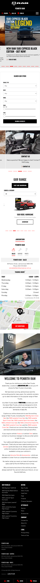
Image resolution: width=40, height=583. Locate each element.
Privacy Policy (25, 532)
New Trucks (24, 488)
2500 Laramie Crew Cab (14, 425)
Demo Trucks (25, 490)
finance (19, 433)
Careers (23, 526)
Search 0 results (20, 121)
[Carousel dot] (3, 66)
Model (4, 98)
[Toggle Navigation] (37, 13)
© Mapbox (36, 328)
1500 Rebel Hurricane (8, 495)
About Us (24, 523)
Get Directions (20, 326)
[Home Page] (20, 3)
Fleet (22, 496)
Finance (23, 498)
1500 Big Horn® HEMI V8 (9, 488)
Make (4, 90)
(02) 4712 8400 (22, 266)
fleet (31, 433)
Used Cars (24, 493)
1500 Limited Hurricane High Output (9, 508)
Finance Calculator (26, 501)
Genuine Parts (15, 455)
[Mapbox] (5, 328)
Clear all (20, 79)
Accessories (26, 455)
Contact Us (24, 520)
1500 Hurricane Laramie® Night (9, 503)
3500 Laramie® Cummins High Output (9, 517)
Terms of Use (25, 535)
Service (23, 508)
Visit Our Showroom (20, 185)
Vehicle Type (6, 82)
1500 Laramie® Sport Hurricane (8, 498)
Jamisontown (20, 239)
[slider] (4, 109)
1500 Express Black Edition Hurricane (10, 491)
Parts (22, 511)
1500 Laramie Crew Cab (17, 418)
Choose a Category (9, 190)
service (5, 447)
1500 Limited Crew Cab (9, 423)
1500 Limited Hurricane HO (29, 423)
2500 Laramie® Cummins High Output (9, 512)
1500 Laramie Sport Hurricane (24, 420)
